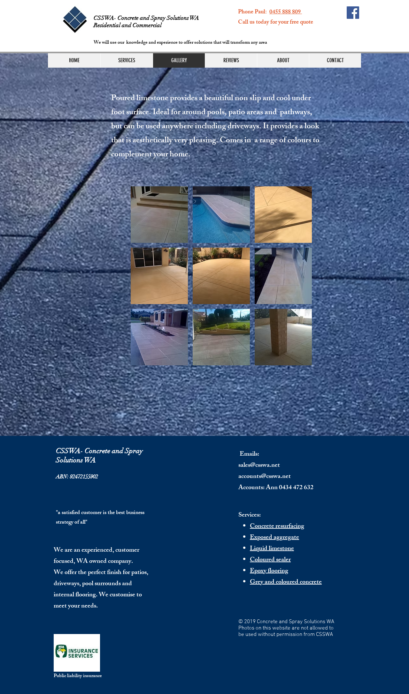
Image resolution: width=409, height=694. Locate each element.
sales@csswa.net (259, 465)
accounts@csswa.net (264, 476)
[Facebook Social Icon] (353, 12)
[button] (159, 214)
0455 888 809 (285, 12)
